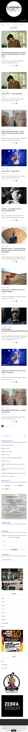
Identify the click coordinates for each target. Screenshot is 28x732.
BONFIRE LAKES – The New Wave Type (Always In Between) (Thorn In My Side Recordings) (13, 250)
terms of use (4, 668)
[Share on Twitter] (14, 65)
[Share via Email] (16, 65)
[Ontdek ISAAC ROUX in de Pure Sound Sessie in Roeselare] (14, 357)
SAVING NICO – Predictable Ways (11, 93)
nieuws (3, 601)
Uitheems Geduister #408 (7, 445)
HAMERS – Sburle (5, 454)
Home (2, 24)
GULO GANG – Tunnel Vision (8, 476)
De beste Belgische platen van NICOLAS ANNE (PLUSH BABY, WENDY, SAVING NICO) (13, 54)
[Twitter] (21, 20)
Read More (19, 730)
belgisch (3, 619)
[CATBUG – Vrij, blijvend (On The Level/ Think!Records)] (14, 195)
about (2, 626)
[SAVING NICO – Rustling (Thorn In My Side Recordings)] (14, 276)
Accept (13, 730)
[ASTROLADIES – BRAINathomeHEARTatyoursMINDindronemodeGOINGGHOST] (14, 316)
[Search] (26, 20)
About (2, 661)
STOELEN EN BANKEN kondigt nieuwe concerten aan (13, 473)
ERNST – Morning (5, 461)
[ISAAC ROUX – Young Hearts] (14, 157)
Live (2, 608)
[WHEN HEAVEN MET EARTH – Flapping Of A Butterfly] (14, 396)
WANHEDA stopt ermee (6, 451)
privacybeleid (4, 664)
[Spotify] (24, 20)
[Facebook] (19, 20)
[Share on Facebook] (13, 65)
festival (3, 612)
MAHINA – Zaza (5, 448)
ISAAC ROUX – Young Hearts (10, 171)
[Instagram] (22, 20)
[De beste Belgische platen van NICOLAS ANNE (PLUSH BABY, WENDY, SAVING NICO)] (14, 39)
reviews (3, 605)
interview (3, 616)
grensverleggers (5, 623)
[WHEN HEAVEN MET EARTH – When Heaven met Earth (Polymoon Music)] (14, 118)
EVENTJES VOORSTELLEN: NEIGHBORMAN (11, 457)
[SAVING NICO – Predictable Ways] (14, 80)
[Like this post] (11, 65)
